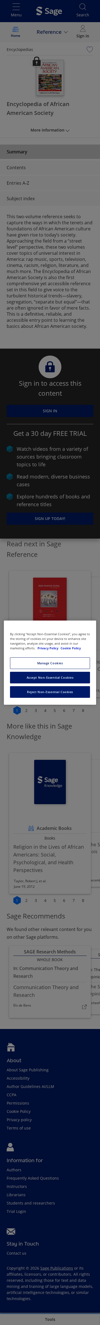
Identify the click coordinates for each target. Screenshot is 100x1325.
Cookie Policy (71, 648)
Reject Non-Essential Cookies (50, 692)
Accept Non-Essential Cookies (50, 677)
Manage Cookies (50, 663)
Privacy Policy (48, 648)
